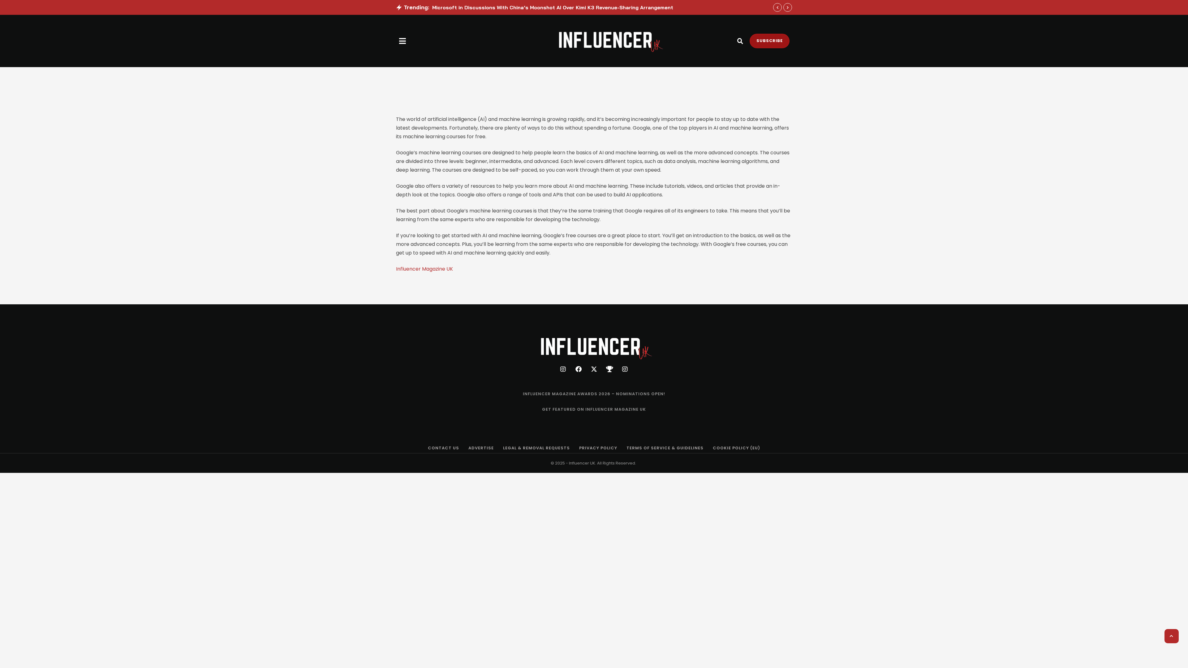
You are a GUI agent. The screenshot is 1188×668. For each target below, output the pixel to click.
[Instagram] (563, 369)
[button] (403, 41)
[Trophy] (609, 369)
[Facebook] (578, 369)
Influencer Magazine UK (424, 268)
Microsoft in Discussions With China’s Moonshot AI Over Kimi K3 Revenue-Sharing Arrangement (552, 7)
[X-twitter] (594, 369)
